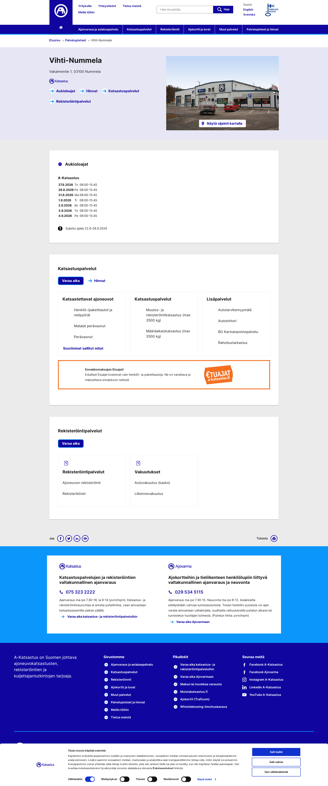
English (248, 9)
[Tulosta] (275, 538)
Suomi (247, 4)
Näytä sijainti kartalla (224, 123)
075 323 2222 (80, 592)
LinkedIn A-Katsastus (265, 687)
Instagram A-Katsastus (266, 679)
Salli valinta (276, 762)
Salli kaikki (276, 751)
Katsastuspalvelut (139, 29)
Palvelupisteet (76, 40)
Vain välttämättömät (276, 772)
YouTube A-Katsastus (265, 695)
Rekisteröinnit (169, 29)
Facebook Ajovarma (263, 672)
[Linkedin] (77, 538)
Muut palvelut (228, 29)
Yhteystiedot (107, 6)
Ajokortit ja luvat (199, 29)
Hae (226, 9)
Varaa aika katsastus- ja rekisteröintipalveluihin (102, 616)
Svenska (249, 14)
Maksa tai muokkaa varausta (201, 684)
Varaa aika (71, 281)
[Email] (85, 538)
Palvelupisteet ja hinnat (262, 29)
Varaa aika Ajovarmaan (193, 622)
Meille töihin (86, 12)
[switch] (124, 779)
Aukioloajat (65, 91)
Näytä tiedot (204, 779)
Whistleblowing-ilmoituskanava (203, 706)
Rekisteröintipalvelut (73, 101)
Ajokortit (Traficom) (195, 699)
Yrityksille (85, 6)
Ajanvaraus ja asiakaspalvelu (98, 29)
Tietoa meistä (132, 6)
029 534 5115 (188, 592)
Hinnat (92, 91)
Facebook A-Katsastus (266, 664)
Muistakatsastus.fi (194, 691)
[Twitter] (68, 538)
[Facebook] (60, 538)
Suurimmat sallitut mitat (83, 348)
